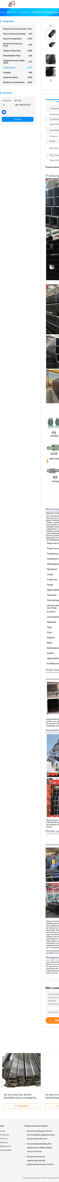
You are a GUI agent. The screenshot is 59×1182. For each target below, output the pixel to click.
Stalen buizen (17, 68)
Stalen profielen (17, 77)
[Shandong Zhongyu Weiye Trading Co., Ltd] (12, 4)
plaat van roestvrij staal (17, 34)
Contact (17, 119)
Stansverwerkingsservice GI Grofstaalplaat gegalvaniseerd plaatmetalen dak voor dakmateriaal (41, 1135)
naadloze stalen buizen (17, 82)
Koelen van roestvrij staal (17, 45)
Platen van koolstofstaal (17, 29)
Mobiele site (5, 1146)
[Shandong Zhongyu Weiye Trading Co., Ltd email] (4, 112)
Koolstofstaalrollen (17, 39)
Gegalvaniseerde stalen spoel (17, 61)
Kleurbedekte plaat (17, 56)
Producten (4, 1135)
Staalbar (17, 72)
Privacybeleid (6, 1150)
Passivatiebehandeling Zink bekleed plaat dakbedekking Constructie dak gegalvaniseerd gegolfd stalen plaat (40, 1148)
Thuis (2, 1131)
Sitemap (4, 1142)
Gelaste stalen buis (17, 51)
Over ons (4, 1139)
